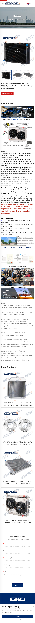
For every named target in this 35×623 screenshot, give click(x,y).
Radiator (24, 19)
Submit (17, 585)
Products (17, 19)
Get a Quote (6, 93)
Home (11, 19)
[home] (12, 3)
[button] (3, 51)
